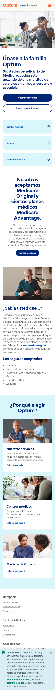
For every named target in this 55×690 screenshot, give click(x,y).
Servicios (7, 611)
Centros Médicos (10, 602)
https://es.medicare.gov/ (31, 345)
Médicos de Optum (11, 606)
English (34, 5)
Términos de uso (15, 683)
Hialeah (6, 630)
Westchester (8, 625)
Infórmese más (27, 252)
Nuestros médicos (27, 97)
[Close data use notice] (51, 653)
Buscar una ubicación (27, 108)
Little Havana (9, 634)
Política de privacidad (18, 679)
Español (24, 5)
